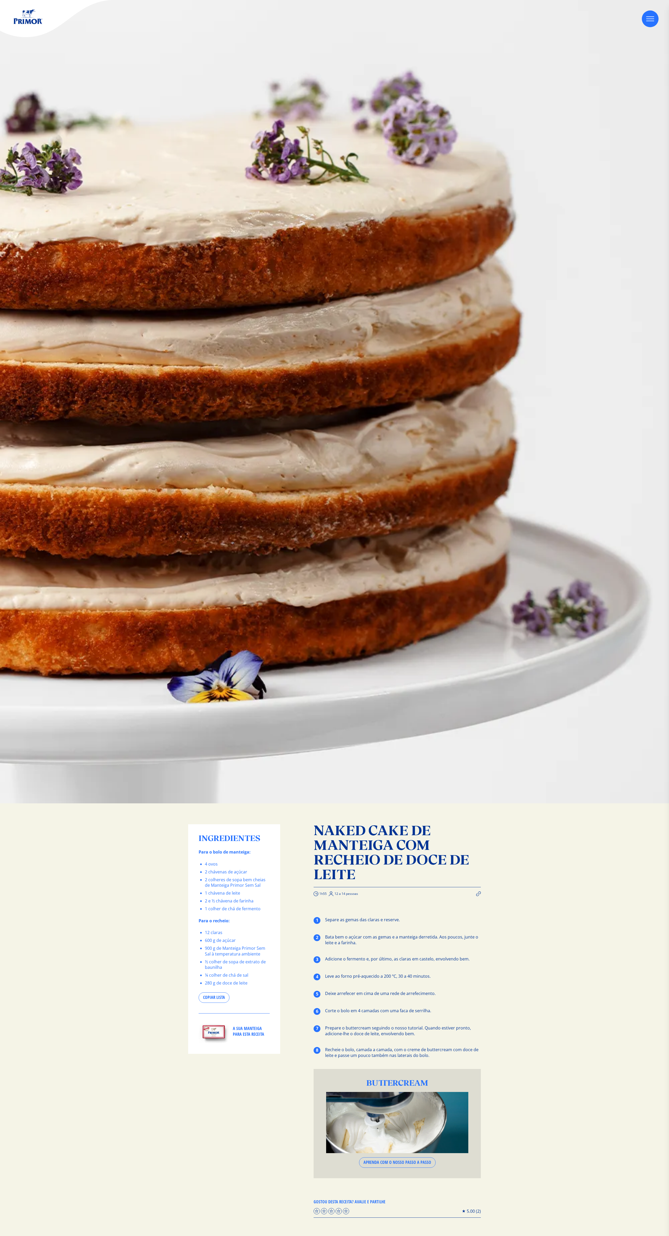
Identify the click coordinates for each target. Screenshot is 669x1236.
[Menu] (650, 18)
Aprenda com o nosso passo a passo (397, 1162)
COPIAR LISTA (214, 997)
